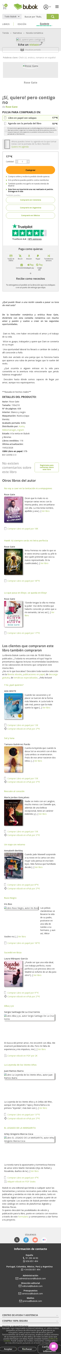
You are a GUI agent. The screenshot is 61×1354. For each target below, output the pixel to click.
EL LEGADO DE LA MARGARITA (20, 1127)
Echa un (28, 44)
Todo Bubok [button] (10, 16)
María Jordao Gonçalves (16, 797)
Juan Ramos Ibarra (14, 1070)
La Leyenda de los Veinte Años (20, 1064)
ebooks (18, 674)
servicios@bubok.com (32, 1293)
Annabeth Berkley (13, 850)
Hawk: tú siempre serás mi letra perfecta (26, 540)
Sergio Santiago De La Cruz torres (22, 1011)
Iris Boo (8, 903)
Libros (6, 24)
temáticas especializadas (26, 677)
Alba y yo (9, 1005)
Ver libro (46, 511)
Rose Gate (30, 82)
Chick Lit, (23, 57)
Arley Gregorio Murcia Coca (18, 1133)
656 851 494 (32, 1261)
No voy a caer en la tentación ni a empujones (28, 488)
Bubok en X (17, 1240)
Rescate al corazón (14, 791)
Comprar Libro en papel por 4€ (22, 1177)
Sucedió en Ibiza (12, 952)
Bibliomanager (9, 429)
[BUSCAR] (53, 16)
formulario (23, 1216)
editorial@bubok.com (32, 1286)
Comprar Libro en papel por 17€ (23, 633)
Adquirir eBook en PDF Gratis (21, 1181)
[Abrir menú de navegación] (57, 6)
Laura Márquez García (16, 958)
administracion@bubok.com (32, 1278)
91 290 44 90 (32, 1258)
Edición (22, 24)
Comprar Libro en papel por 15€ (22, 778)
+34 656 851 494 (32, 1269)
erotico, (32, 57)
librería (10, 674)
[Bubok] (25, 6)
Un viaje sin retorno (14, 844)
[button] (47, 7)
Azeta (21, 426)
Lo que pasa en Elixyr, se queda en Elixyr (25, 592)
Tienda (5, 32)
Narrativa (17, 32)
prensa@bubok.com (32, 1301)
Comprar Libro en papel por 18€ (22, 528)
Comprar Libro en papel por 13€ (22, 725)
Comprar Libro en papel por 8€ (22, 884)
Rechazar (27, 1348)
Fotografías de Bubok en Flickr (44, 1240)
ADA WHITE (10, 690)
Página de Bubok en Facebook (26, 1240)
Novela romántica (34, 32)
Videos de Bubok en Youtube (35, 1240)
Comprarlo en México (30, 215)
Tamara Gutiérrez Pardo (17, 744)
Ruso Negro (10, 897)
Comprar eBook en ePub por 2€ (23, 728)
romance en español (46, 57)
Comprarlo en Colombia (30, 200)
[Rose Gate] (30, 66)
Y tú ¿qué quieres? (14, 684)
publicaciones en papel (34, 674)
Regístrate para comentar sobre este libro (47, 467)
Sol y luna (9, 738)
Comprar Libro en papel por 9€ (22, 992)
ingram (20, 429)
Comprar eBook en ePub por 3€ (23, 781)
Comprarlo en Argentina (30, 207)
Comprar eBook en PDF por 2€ (22, 1055)
